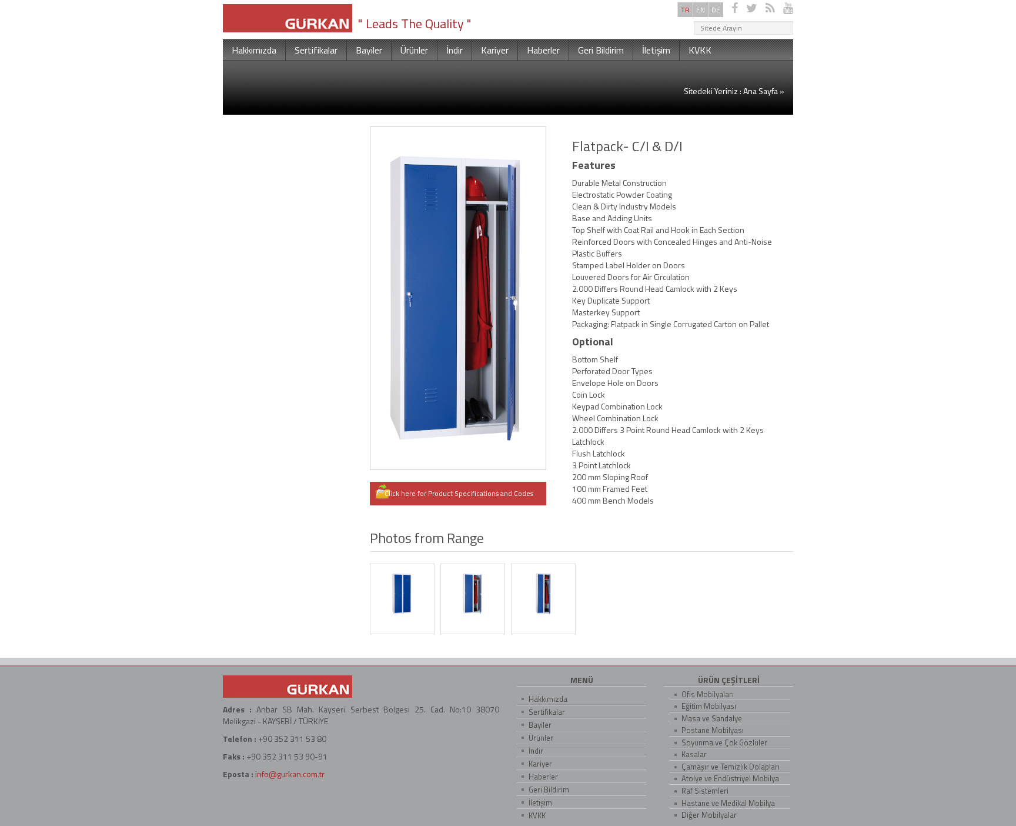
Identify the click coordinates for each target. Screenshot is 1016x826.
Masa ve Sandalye (711, 718)
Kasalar (694, 754)
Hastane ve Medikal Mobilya (728, 803)
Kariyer (495, 50)
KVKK (700, 50)
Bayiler (369, 50)
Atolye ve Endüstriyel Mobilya (730, 778)
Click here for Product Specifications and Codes (460, 493)
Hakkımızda (254, 50)
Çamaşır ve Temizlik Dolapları (730, 766)
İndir (454, 50)
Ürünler (414, 50)
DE (715, 9)
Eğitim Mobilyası (708, 706)
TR (685, 9)
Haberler (543, 50)
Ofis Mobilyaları (707, 694)
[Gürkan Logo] (287, 17)
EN (700, 9)
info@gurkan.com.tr (290, 774)
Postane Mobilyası (712, 730)
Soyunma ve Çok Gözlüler (724, 742)
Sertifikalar (316, 50)
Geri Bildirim (601, 50)
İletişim (656, 50)
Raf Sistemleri (704, 791)
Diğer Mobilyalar (709, 815)
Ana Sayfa (760, 91)
